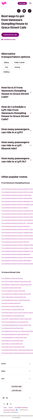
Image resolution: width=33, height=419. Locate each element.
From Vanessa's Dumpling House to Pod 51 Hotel (16, 195)
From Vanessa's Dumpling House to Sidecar (14, 207)
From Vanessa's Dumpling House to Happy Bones (16, 198)
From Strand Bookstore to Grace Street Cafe (15, 334)
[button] (30, 3)
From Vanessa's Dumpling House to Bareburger (16, 254)
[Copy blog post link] (30, 11)
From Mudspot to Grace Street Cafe (12, 340)
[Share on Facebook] (24, 11)
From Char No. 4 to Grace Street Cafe (12, 309)
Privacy (11, 407)
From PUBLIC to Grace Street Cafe (12, 344)
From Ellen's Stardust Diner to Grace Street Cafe (16, 325)
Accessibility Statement (21, 407)
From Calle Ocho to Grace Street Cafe (13, 347)
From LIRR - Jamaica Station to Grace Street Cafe (16, 319)
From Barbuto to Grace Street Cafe (12, 278)
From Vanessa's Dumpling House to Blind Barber (16, 260)
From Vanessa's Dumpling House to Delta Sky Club (17, 189)
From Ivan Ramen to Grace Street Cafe (13, 291)
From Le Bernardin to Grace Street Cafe (13, 297)
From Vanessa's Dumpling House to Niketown (15, 226)
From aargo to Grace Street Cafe (11, 288)
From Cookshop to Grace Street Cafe (12, 316)
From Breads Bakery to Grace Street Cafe (14, 337)
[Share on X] (19, 11)
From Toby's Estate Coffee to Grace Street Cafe (16, 281)
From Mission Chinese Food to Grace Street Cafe (16, 284)
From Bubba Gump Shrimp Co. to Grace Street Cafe (17, 331)
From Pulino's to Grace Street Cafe (12, 306)
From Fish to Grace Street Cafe (10, 303)
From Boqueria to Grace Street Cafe (12, 328)
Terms (5, 407)
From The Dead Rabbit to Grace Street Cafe (14, 322)
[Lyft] (4, 3)
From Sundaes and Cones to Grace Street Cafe (15, 300)
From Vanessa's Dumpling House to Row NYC (15, 242)
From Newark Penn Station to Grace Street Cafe (16, 294)
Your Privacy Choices (9, 410)
